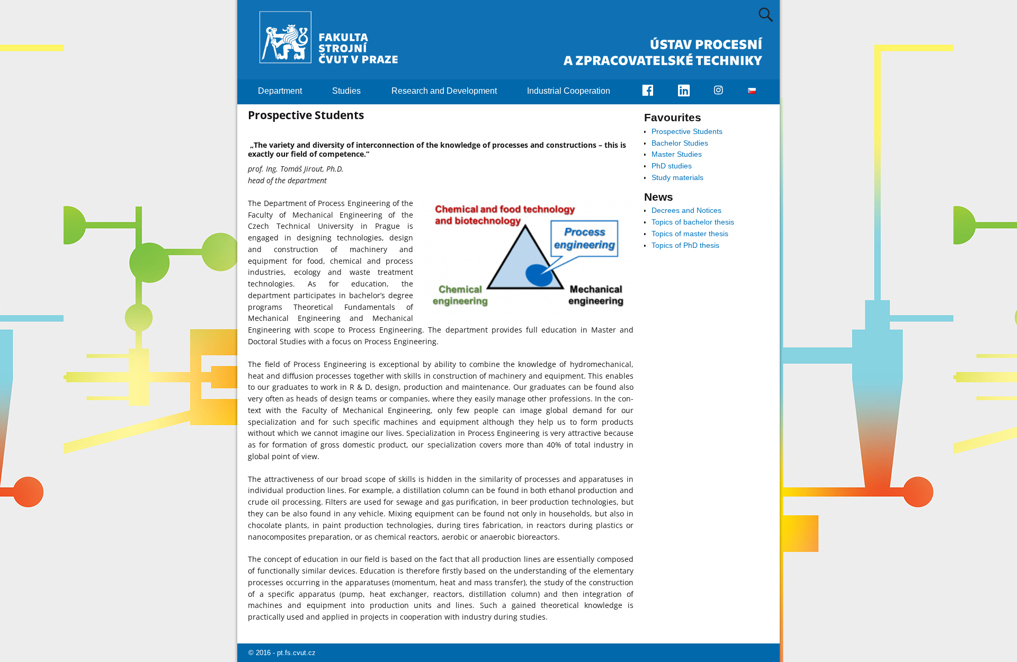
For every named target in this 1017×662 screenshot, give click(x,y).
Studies (346, 90)
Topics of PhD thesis (685, 245)
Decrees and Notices (686, 210)
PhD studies (672, 166)
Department (280, 90)
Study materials (677, 177)
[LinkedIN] (690, 91)
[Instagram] (724, 91)
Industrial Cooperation (568, 90)
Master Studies (677, 154)
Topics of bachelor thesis (693, 222)
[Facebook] (653, 91)
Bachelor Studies (680, 143)
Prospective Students (687, 131)
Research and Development (444, 90)
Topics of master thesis (690, 233)
